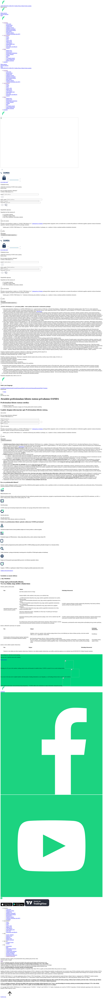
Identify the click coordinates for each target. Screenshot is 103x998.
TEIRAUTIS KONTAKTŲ (6, 440)
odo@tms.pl (39, 311)
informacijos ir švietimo (37, 223)
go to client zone (4, 182)
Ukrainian (45, 388)
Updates (8, 55)
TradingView (9, 26)
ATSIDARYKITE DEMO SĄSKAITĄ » (8, 235)
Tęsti (2, 961)
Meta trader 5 (9, 31)
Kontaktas (8, 919)
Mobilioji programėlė (10, 29)
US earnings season (10, 58)
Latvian (29, 388)
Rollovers (8, 937)
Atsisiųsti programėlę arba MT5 (13, 34)
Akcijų (7, 37)
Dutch (23, 388)
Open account (4, 659)
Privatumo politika (10, 953)
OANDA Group (9, 942)
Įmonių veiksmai (10, 54)
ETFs (7, 39)
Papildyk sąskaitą (10, 32)
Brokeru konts (9, 25)
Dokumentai (9, 946)
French (5, 388)
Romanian (37, 388)
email (2, 194)
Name (2, 419)
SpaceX (8, 48)
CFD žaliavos (9, 43)
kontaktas (5, 62)
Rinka (4, 49)
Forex (7, 36)
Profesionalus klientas (11, 30)
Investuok (5, 22)
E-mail (2, 420)
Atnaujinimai (9, 950)
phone (2, 201)
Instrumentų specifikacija (11, 46)
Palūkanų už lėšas (10, 27)
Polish (41, 388)
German (15, 388)
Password (3, 202)
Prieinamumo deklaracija (11, 955)
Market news (9, 50)
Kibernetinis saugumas (11, 948)
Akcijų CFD (9, 40)
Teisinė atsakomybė (10, 952)
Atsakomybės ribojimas (11, 951)
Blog (7, 56)
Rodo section (3, 188)
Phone (2, 423)
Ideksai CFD (9, 41)
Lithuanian (33, 388)
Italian (8, 388)
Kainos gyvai (9, 51)
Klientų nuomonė (10, 60)
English (2, 388)
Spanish (11, 388)
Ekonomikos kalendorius (11, 53)
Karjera (7, 943)
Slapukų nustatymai (10, 956)
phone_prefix (4, 199)
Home (4, 391)
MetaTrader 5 (9, 915)
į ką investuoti (6, 35)
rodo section (3, 412)
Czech (25, 388)
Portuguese (19, 388)
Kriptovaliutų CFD (10, 44)
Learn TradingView (10, 59)
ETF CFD (8, 45)
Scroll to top (3, 996)
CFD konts (8, 24)
